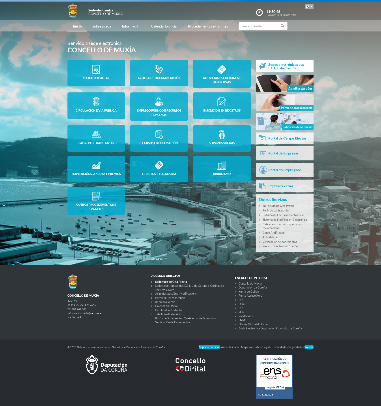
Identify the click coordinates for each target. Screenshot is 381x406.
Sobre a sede (101, 26)
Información (131, 26)
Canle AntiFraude (274, 232)
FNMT (243, 320)
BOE (241, 308)
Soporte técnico (209, 347)
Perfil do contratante (276, 210)
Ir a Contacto (74, 317)
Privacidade (279, 347)
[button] (309, 6)
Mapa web (248, 347)
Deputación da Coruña (253, 287)
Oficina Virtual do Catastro (255, 324)
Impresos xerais (165, 302)
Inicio (77, 26)
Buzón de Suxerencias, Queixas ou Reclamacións (185, 318)
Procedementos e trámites (208, 26)
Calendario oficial (164, 26)
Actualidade (270, 237)
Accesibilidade (230, 347)
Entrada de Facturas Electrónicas (283, 215)
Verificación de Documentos (172, 322)
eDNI (242, 312)
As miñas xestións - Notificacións (176, 293)
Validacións (246, 316)
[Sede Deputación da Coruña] (106, 368)
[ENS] (274, 380)
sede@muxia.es (92, 313)
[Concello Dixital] (190, 368)
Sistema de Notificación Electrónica (285, 219)
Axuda (309, 347)
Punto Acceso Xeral (251, 295)
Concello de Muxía (250, 283)
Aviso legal (263, 347)
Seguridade (295, 347)
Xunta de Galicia (249, 291)
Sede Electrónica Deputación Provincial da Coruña (270, 328)
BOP (241, 299)
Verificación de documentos (280, 242)
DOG (242, 304)
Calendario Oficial (166, 306)
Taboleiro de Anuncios (169, 314)
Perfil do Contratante (168, 310)
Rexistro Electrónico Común (280, 246)
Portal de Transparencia (170, 297)
